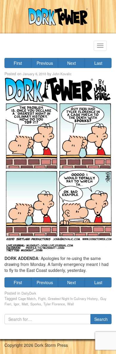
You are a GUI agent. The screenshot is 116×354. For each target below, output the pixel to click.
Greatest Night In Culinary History (73, 298)
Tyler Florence (54, 303)
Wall (70, 303)
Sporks (35, 303)
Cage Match (27, 298)
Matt (25, 303)
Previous (45, 63)
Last (98, 63)
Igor (16, 303)
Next (71, 63)
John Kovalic (62, 73)
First (18, 63)
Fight (42, 298)
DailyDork (28, 293)
